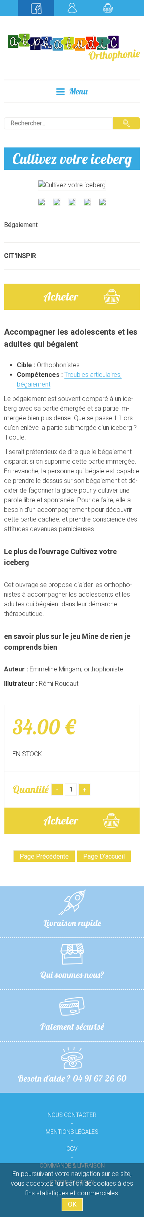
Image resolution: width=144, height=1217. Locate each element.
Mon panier (108, 8)
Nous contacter (72, 1115)
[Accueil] (72, 46)
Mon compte (72, 8)
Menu (78, 91)
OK (72, 1204)
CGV (72, 1148)
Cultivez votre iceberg (72, 158)
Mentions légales (72, 1132)
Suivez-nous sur (36, 8)
